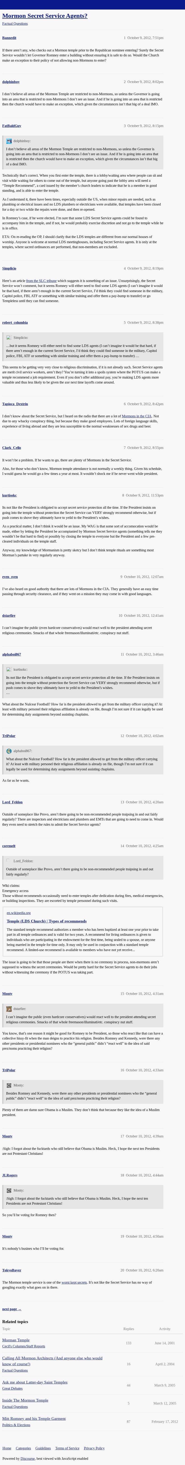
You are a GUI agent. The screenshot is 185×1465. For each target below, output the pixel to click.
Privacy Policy (94, 1448)
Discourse (28, 1458)
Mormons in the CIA (137, 416)
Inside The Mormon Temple (25, 1400)
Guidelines (43, 1448)
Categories (23, 1448)
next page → (11, 1309)
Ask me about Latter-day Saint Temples (34, 1382)
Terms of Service (67, 1448)
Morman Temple (16, 1340)
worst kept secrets (74, 1282)
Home (6, 1448)
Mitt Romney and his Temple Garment (34, 1418)
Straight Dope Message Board (23, 5)
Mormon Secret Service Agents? (45, 15)
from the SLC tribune (41, 281)
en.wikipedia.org (19, 913)
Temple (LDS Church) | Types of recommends (47, 921)
